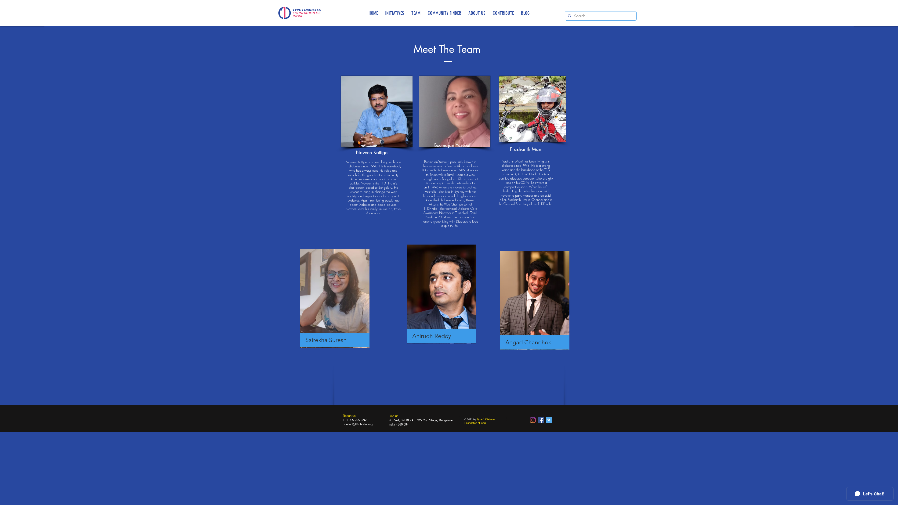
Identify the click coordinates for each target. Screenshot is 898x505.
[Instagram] (533, 420)
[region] (335, 304)
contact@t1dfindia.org (358, 424)
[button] (394, 13)
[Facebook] (541, 420)
